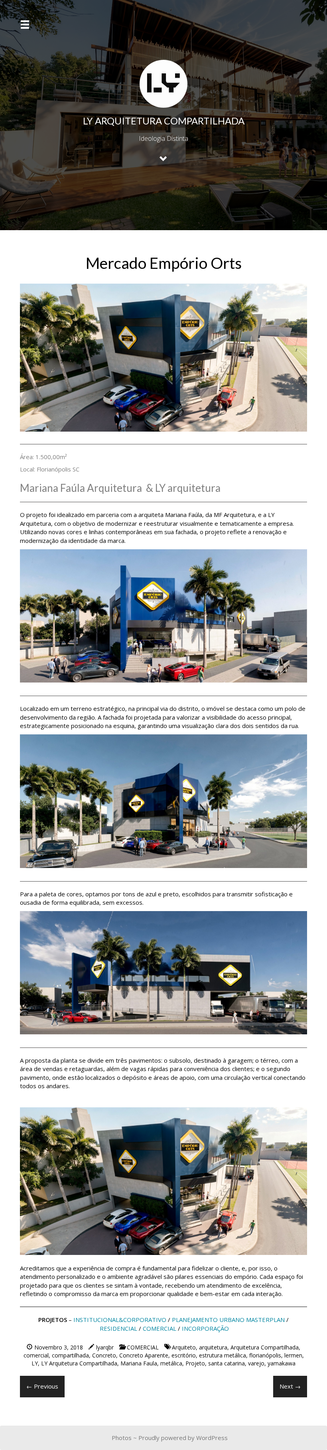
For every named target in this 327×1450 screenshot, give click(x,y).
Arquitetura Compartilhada (264, 1347)
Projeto (195, 1363)
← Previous (42, 1386)
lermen (293, 1355)
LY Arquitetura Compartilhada (79, 1363)
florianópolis (265, 1355)
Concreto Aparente (143, 1355)
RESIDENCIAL (118, 1328)
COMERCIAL (159, 1328)
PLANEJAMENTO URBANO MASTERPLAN (228, 1320)
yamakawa (281, 1363)
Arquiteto (184, 1347)
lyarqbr (105, 1347)
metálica (171, 1363)
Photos (122, 1438)
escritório (183, 1355)
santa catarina (226, 1363)
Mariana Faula (138, 1363)
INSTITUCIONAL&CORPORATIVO (119, 1320)
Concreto (104, 1355)
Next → (290, 1386)
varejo (256, 1363)
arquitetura (213, 1347)
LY (35, 1363)
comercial (36, 1355)
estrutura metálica (222, 1355)
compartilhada (70, 1355)
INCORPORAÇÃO (205, 1328)
